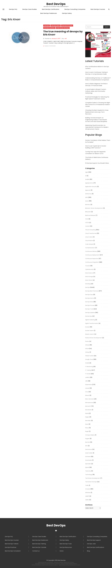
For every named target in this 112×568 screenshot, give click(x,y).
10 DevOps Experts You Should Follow (97, 163)
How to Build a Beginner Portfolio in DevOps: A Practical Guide (96, 84)
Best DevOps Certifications (95, 547)
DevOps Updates (49, 28)
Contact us (36, 551)
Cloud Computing (90, 230)
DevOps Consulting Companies (74, 9)
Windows (87, 492)
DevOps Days (89, 294)
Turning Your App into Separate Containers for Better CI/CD (95, 152)
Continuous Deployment (92, 255)
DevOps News (55, 25)
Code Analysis (89, 244)
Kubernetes (88, 384)
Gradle (87, 363)
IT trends (87, 374)
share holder (88, 453)
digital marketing (90, 320)
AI (85, 176)
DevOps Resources (66, 547)
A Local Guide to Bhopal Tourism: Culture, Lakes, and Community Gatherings (95, 91)
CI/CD (87, 222)
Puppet (87, 438)
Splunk (87, 467)
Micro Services (89, 399)
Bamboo (87, 204)
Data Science (89, 273)
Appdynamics (89, 183)
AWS (86, 197)
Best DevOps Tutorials (39, 547)
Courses (87, 266)
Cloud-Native (89, 240)
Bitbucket (88, 212)
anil (65, 38)
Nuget (87, 431)
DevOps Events (89, 298)
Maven (87, 395)
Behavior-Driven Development (94, 208)
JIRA (86, 381)
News (86, 424)
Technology (88, 474)
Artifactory (88, 194)
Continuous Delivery (91, 251)
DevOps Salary (67, 13)
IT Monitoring (89, 366)
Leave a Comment (50, 46)
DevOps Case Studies (29, 9)
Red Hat (87, 442)
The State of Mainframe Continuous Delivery (96, 158)
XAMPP (87, 496)
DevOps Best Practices (91, 291)
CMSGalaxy (50, 562)
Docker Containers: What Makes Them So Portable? (97, 141)
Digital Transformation (91, 323)
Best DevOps (56, 4)
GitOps (87, 352)
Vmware (87, 489)
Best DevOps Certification (50, 9)
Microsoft (88, 406)
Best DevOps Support (94, 540)
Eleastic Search (89, 334)
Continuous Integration (92, 262)
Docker (87, 327)
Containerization (90, 248)
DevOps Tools (89, 309)
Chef (86, 219)
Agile (86, 172)
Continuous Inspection (91, 258)
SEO (86, 446)
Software (87, 456)
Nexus (87, 428)
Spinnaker (88, 464)
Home (61, 551)
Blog (88, 551)
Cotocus (56, 565)
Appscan (87, 190)
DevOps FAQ (13, 9)
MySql (87, 413)
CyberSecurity (89, 269)
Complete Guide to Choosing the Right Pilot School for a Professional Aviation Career (97, 104)
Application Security (91, 186)
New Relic (88, 420)
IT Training (88, 370)
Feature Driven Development (93, 338)
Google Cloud (89, 359)
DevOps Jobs (91, 544)
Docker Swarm (89, 330)
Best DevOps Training (39, 544)
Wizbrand (58, 563)
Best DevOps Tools (66, 544)
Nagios (87, 417)
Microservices (89, 402)
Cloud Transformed (91, 233)
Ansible (87, 179)
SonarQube (88, 460)
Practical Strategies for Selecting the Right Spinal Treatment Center (97, 98)
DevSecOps (88, 316)
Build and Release (90, 215)
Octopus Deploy (90, 435)
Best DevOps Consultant (12, 551)
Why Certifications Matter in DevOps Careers (97, 67)
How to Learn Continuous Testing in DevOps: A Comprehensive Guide (96, 73)
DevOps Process (67, 25)
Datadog (87, 284)
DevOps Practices (10, 547)
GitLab (87, 348)
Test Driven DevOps (63, 28)
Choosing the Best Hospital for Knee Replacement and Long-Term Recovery (96, 112)
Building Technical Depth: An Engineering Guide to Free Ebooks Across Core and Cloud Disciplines (96, 119)
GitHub (87, 345)
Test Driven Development (92, 478)
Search (107, 27)
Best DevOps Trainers (11, 544)
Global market (89, 356)
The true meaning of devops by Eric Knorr (63, 33)
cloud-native (89, 237)
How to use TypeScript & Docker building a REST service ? (95, 147)
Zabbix (87, 500)
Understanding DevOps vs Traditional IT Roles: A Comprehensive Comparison (98, 79)
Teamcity (88, 471)
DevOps (46, 25)
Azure (86, 201)
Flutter (87, 341)
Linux (86, 392)
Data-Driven (88, 280)
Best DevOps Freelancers (48, 13)
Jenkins (87, 377)
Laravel (87, 388)
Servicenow (88, 449)
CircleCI (87, 226)
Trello (86, 485)
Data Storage (89, 276)
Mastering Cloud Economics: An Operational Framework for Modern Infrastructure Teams (96, 127)
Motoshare (88, 410)
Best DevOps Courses (98, 9)
